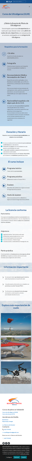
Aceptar (24, 457)
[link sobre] (16, 402)
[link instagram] (9, 1)
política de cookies (25, 453)
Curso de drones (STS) (8, 414)
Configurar (9, 457)
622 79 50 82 (7, 429)
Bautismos (5, 419)
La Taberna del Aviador (8, 425)
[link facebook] (7, 1)
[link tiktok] (11, 1)
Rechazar (16, 457)
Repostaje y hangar (7, 421)
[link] (5, 6)
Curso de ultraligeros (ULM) (10, 412)
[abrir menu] (29, 6)
